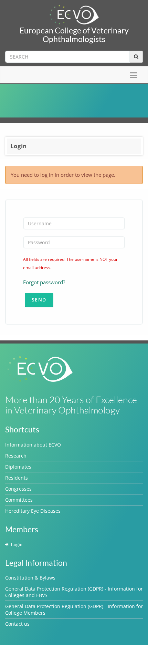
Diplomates (18, 466)
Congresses (18, 488)
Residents (16, 477)
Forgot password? (44, 282)
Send (39, 299)
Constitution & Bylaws (30, 577)
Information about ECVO (33, 444)
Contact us (17, 624)
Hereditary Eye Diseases (33, 511)
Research (16, 455)
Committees (19, 499)
